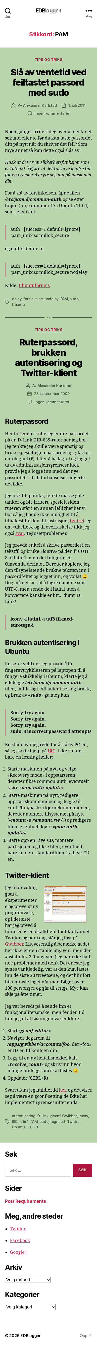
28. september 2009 (51, 393)
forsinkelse (33, 298)
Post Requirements (25, 1201)
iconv (83, 1115)
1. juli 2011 (77, 105)
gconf (55, 1115)
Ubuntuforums (34, 285)
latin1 (24, 1121)
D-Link (42, 1115)
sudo (74, 298)
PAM (64, 298)
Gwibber (14, 944)
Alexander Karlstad (40, 105)
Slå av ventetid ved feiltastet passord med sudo (49, 82)
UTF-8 (32, 1127)
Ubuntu (18, 304)
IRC (51, 751)
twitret (77, 521)
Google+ (18, 1252)
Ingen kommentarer (52, 113)
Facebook (20, 1241)
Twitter (73, 1121)
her (62, 1090)
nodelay (51, 298)
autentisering (24, 1115)
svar (19, 533)
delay (17, 298)
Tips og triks (49, 59)
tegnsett (57, 1121)
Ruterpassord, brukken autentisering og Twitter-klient (48, 357)
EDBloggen (48, 10)
